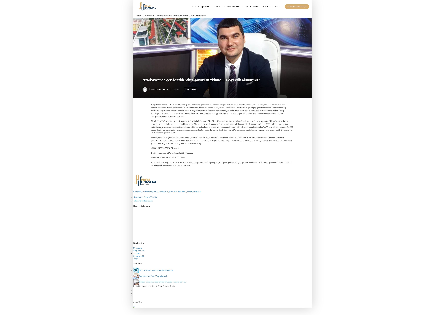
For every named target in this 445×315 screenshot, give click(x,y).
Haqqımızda (203, 6)
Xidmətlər (217, 6)
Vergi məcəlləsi (233, 6)
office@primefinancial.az (143, 201)
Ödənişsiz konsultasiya (297, 6)
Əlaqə (277, 6)
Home (139, 15)
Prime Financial (149, 15)
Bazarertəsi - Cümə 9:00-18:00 (145, 197)
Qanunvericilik (251, 6)
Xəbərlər (266, 6)
